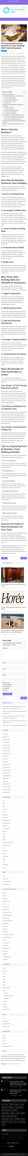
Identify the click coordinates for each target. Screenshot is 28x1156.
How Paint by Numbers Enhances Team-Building (13, 95)
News (4, 853)
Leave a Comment (20, 53)
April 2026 (5, 737)
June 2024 (5, 781)
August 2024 (6, 778)
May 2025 (5, 759)
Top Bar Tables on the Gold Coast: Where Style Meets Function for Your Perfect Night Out (12, 631)
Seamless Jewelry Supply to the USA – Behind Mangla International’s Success (14, 717)
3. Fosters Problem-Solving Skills (11, 100)
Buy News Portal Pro (7, 1046)
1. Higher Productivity (9, 107)
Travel (4, 867)
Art (3, 801)
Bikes (4, 806)
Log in (4, 876)
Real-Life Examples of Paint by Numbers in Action (13, 114)
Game (4, 837)
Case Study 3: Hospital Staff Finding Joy (13, 119)
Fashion (4, 831)
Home (4, 968)
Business (4, 50)
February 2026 (6, 739)
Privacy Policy (6, 1009)
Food (4, 834)
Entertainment (6, 828)
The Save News (4, 1054)
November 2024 (6, 770)
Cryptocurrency (6, 820)
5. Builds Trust (8, 103)
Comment (5, 648)
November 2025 (6, 748)
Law (4, 848)
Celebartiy (5, 814)
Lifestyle (5, 850)
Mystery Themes (21, 1154)
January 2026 (6, 742)
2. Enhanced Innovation (9, 109)
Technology (5, 864)
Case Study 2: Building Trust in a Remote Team (14, 117)
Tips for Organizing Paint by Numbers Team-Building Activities (14, 121)
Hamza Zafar (14, 588)
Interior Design (6, 845)
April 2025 (5, 761)
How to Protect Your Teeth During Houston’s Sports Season (6, 558)
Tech (4, 862)
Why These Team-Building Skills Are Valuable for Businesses (13, 105)
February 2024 (6, 784)
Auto (4, 803)
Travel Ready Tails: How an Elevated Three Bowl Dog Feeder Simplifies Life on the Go (24, 558)
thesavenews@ (10, 1063)
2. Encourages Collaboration (10, 98)
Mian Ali (12, 53)
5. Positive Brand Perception (10, 113)
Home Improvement (7, 842)
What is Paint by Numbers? (8, 94)
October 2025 (6, 750)
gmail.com (16, 1063)
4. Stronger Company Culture (11, 111)
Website (4, 674)
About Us (5, 1004)
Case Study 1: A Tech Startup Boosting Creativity (14, 116)
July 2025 (5, 756)
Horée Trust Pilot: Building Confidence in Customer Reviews (13, 608)
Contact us (5, 1006)
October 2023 (6, 792)
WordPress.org (6, 884)
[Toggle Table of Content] (23, 92)
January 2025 (6, 764)
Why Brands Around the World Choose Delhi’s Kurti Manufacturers (14, 712)
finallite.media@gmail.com (13, 1142)
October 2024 (6, 772)
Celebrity (5, 817)
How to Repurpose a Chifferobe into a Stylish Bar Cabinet (13, 585)
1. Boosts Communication (10, 97)
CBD (4, 812)
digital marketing (7, 823)
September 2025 (7, 753)
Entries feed (6, 878)
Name (4, 662)
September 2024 (7, 775)
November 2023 (6, 789)
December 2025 (6, 745)
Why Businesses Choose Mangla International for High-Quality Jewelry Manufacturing (14, 707)
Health (4, 839)
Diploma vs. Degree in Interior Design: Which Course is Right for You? (15, 721)
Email (4, 668)
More (4, 990)
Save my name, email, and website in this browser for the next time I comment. (7, 686)
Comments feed (7, 881)
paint (7, 186)
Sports (4, 859)
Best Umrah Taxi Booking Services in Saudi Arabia (14, 725)
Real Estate (5, 856)
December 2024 (6, 767)
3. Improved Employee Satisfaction (12, 110)
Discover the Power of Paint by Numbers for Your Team (13, 124)
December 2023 (6, 786)
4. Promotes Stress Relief (10, 101)
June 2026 (5, 734)
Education (5, 825)
